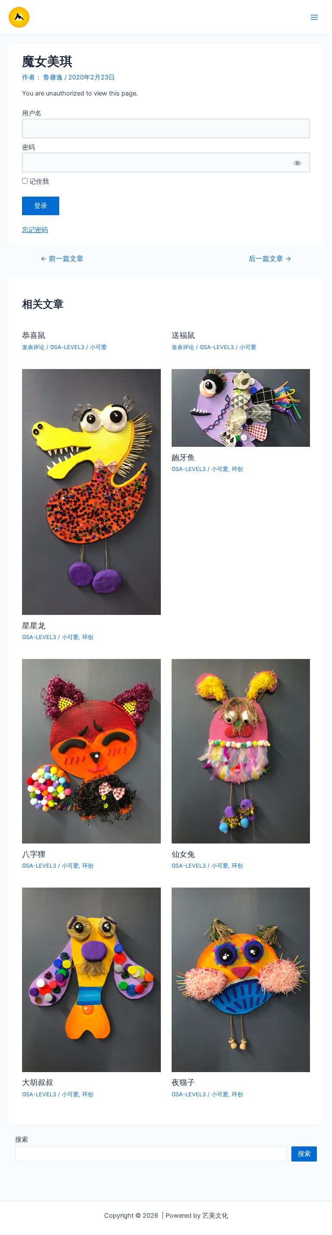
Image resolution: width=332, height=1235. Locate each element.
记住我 (38, 181)
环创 (87, 637)
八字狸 (33, 854)
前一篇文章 (62, 258)
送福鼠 (183, 335)
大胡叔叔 (37, 1082)
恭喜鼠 (33, 335)
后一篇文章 (270, 258)
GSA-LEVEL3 (67, 347)
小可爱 (98, 347)
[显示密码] (297, 162)
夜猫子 (183, 1082)
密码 (28, 147)
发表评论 (33, 347)
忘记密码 (35, 230)
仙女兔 (183, 854)
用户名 (32, 113)
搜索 (21, 1139)
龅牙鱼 (183, 457)
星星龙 (33, 625)
